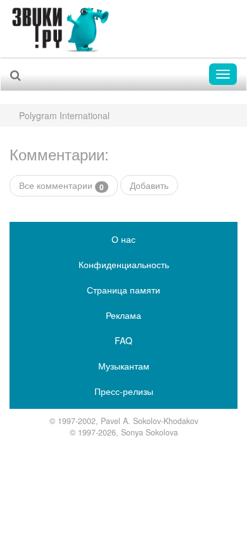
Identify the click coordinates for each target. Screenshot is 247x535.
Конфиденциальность (124, 264)
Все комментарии (61, 185)
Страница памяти (123, 289)
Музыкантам (123, 365)
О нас (123, 239)
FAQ (123, 340)
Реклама (123, 315)
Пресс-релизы (123, 391)
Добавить (149, 185)
